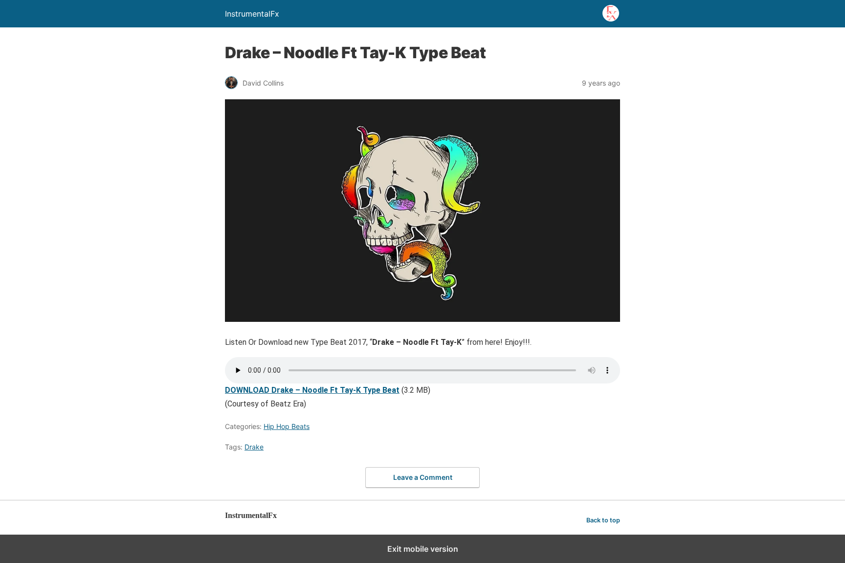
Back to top (603, 520)
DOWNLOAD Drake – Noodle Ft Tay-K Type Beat (312, 390)
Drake (254, 447)
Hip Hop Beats (287, 426)
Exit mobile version (422, 549)
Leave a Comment (422, 477)
